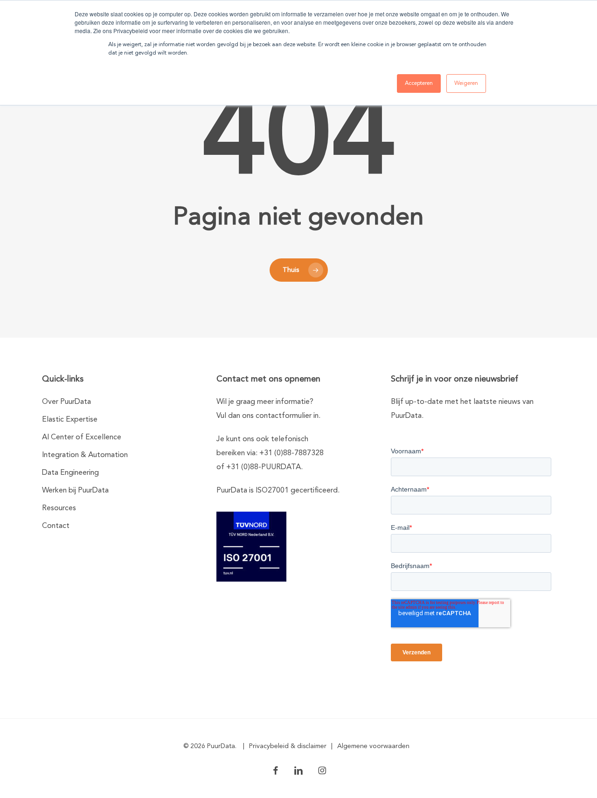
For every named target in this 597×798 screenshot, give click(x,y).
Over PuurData (66, 402)
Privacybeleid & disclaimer (287, 746)
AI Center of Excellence (81, 437)
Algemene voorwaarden (373, 746)
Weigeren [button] (466, 83)
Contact (55, 526)
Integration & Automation (85, 455)
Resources (59, 508)
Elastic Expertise (69, 419)
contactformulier (284, 416)
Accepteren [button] (419, 83)
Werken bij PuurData (75, 490)
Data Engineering (70, 473)
